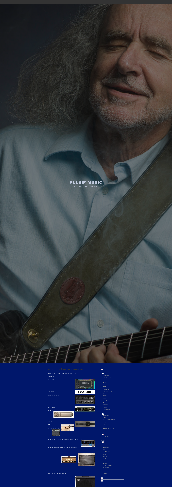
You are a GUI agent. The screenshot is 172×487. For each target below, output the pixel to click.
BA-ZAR (104, 398)
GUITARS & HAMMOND (107, 465)
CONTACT (103, 475)
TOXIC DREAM (106, 380)
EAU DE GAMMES (106, 451)
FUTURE (102, 432)
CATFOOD (105, 388)
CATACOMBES (106, 415)
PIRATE (104, 462)
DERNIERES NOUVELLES (108, 445)
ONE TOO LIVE (107, 397)
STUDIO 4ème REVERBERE (108, 428)
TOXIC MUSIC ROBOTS (107, 377)
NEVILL (104, 402)
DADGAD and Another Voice (109, 419)
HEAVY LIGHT (105, 382)
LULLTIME (105, 458)
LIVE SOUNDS (107, 409)
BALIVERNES (105, 456)
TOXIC (104, 379)
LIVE (104, 426)
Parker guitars (104, 473)
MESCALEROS (106, 389)
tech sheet (106, 424)
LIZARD (104, 386)
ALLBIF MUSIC (86, 182)
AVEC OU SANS (106, 449)
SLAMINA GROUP (106, 375)
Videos (105, 422)
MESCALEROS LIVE (108, 391)
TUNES (105, 407)
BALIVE (104, 454)
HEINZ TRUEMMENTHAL (108, 421)
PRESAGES (105, 453)
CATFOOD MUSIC (106, 438)
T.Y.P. (104, 393)
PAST (102, 371)
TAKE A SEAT (105, 404)
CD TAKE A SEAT (107, 406)
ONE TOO (105, 395)
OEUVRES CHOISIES (107, 444)
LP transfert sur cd (108, 430)
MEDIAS (103, 440)
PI (103, 384)
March (104, 417)
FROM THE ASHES (106, 400)
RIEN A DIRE (105, 460)
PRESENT (103, 412)
